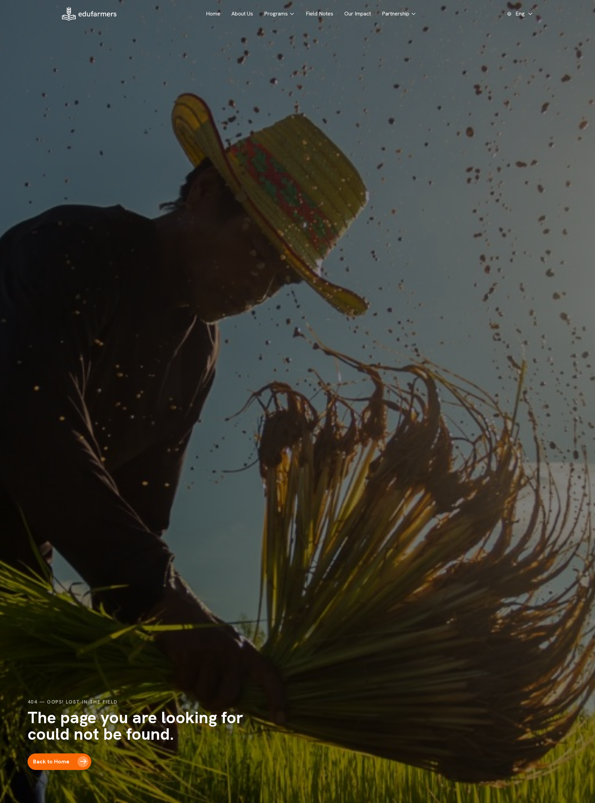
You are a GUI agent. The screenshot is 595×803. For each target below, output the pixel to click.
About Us (242, 13)
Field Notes (319, 13)
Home (213, 13)
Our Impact (357, 13)
